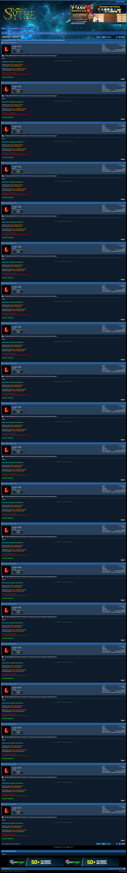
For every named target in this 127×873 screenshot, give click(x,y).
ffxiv (60, 33)
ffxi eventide (18, 33)
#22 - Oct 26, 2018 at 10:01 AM (10, 82)
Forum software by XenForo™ (13, 871)
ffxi (6, 33)
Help (115, 868)
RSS (124, 868)
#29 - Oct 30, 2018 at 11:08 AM (10, 363)
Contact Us (110, 868)
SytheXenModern (6, 868)
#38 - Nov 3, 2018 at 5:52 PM (9, 724)
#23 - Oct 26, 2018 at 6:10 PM (9, 122)
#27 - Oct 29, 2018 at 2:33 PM (9, 283)
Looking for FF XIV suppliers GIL (64, 847)
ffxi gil (24, 33)
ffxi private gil (37, 33)
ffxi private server (46, 33)
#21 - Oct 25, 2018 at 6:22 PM (9, 42)
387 (120, 37)
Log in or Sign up (120, 1)
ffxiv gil (64, 33)
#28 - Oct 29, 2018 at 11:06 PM (10, 323)
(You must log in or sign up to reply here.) (11, 843)
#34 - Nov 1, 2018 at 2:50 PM (9, 563)
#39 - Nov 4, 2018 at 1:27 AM (9, 764)
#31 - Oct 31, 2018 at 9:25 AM (9, 443)
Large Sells (16, 46)
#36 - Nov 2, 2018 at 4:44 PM (9, 643)
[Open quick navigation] (125, 28)
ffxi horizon (29, 33)
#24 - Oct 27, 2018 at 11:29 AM (10, 163)
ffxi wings (55, 33)
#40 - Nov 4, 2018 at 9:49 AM (9, 804)
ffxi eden (11, 33)
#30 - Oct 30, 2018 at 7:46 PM (9, 403)
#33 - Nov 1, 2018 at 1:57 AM (9, 523)
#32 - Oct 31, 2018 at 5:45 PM (9, 483)
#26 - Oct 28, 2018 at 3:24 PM (9, 243)
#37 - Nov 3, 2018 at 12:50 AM (9, 683)
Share (122, 79)
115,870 (123, 46)
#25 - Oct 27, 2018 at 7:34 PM (9, 203)
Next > (123, 37)
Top (122, 868)
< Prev (98, 37)
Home (118, 868)
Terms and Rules (123, 871)
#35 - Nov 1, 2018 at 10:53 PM (9, 603)
